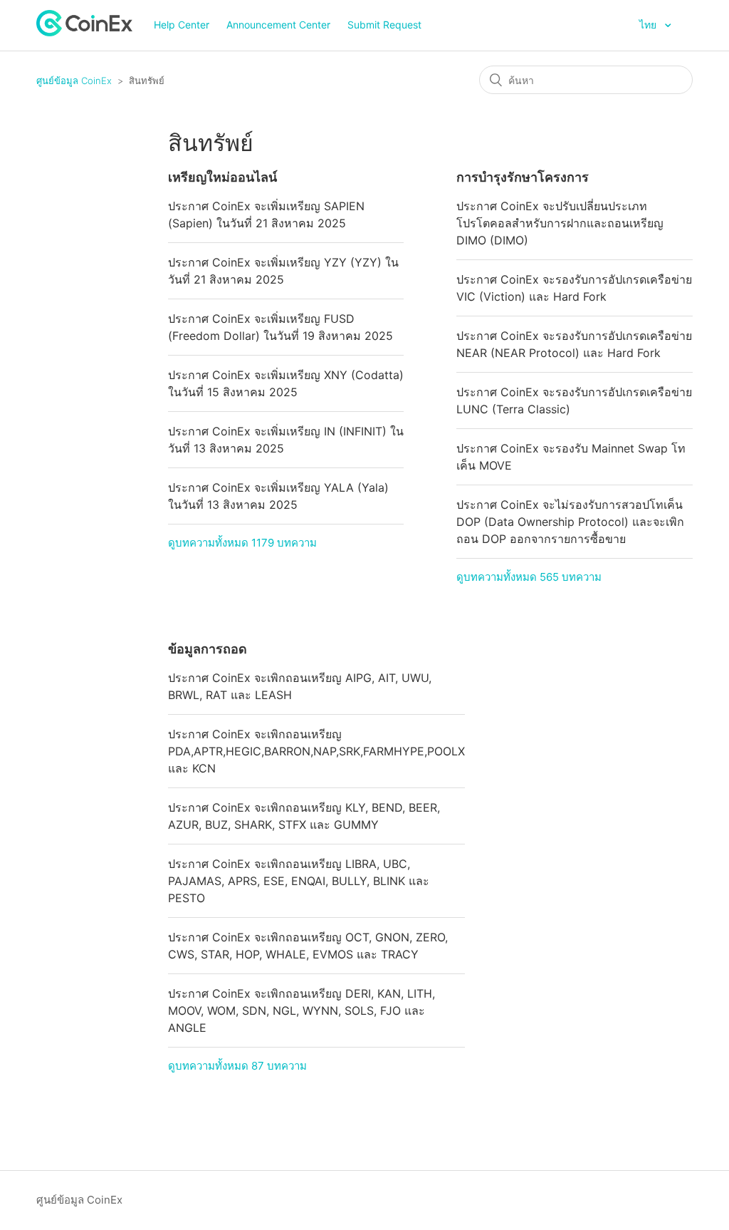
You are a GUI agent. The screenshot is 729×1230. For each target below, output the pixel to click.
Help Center (181, 25)
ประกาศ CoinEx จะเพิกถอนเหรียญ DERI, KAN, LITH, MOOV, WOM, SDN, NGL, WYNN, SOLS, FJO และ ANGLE (301, 1010)
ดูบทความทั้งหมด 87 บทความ (237, 1066)
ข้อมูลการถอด (207, 648)
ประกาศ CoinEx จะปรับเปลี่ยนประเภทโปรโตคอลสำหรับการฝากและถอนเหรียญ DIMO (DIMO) (560, 223)
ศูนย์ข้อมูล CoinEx (74, 80)
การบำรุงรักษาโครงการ (522, 177)
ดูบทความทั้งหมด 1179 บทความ (242, 542)
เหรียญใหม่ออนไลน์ (222, 177)
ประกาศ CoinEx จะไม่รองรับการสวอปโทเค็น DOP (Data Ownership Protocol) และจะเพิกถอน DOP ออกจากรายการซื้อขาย (570, 521)
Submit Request (384, 25)
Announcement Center (278, 25)
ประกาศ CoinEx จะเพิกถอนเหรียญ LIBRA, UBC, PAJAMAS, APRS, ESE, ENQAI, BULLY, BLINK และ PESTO (298, 881)
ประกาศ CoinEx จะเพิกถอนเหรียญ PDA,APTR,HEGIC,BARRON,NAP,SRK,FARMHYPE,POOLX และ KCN (316, 751)
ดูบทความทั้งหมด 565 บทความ (529, 577)
